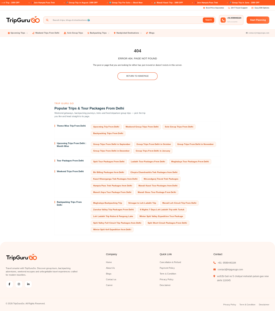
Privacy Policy (166, 279)
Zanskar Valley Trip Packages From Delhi (113, 210)
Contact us (111, 279)
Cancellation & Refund (170, 262)
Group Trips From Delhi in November (195, 144)
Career (109, 285)
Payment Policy (167, 268)
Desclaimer (165, 285)
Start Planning (258, 20)
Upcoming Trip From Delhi (106, 127)
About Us (110, 268)
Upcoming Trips (18, 33)
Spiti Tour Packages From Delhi (109, 162)
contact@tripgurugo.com (259, 33)
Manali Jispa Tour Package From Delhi (112, 192)
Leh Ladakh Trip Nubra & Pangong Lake (113, 216)
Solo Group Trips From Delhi (179, 127)
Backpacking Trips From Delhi (108, 133)
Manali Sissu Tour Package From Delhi (157, 192)
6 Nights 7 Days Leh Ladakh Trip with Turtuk (162, 210)
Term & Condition (168, 273)
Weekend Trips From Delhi (47, 33)
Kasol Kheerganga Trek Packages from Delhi (115, 179)
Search (208, 20)
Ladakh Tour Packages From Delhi (148, 162)
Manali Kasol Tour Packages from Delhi (158, 186)
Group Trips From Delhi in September (111, 144)
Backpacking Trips (98, 33)
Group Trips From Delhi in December (111, 151)
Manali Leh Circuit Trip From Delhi (179, 203)
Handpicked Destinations (127, 33)
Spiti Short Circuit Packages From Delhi (167, 223)
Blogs (152, 33)
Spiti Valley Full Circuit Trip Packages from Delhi (117, 223)
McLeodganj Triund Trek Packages (161, 179)
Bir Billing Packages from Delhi (108, 172)
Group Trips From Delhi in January (153, 151)
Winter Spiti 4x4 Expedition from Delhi (112, 229)
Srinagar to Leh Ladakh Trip (142, 203)
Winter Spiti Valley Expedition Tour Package (161, 216)
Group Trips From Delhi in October (153, 144)
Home (109, 262)
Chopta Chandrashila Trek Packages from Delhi (154, 172)
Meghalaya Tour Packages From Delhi (190, 162)
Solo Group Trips (75, 33)
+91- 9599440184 (227, 263)
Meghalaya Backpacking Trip (107, 203)
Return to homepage (137, 76)
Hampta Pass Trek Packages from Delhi (112, 186)
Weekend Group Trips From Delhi (142, 127)
